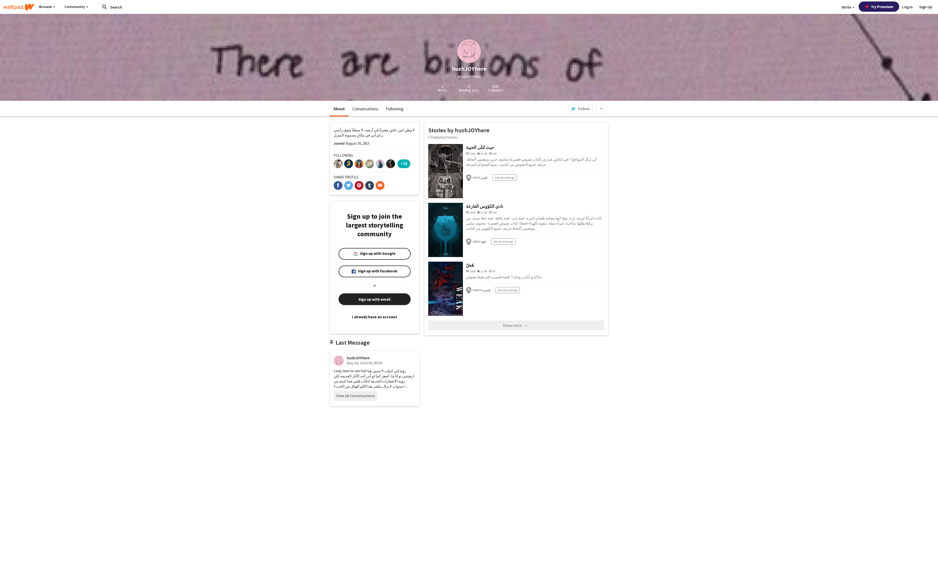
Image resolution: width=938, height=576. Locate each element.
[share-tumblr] (369, 185)
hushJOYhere (358, 358)
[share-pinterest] (359, 185)
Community (75, 6)
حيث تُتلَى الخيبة (480, 147)
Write (847, 7)
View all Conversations (355, 395)
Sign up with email (374, 299)
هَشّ (470, 265)
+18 (404, 163)
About (339, 109)
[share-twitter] (348, 185)
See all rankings (504, 177)
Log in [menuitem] (907, 6)
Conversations (365, 109)
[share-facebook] (338, 185)
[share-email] (380, 185)
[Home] (18, 7)
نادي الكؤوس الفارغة (484, 206)
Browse (46, 6)
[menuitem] (581, 108)
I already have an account (374, 316)
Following (395, 109)
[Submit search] (104, 7)
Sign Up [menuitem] (925, 6)
